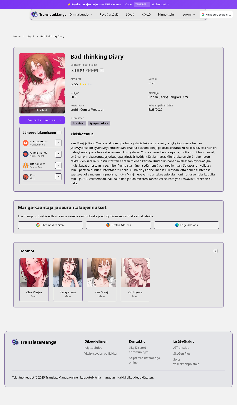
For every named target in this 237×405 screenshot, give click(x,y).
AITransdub (181, 348)
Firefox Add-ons (121, 225)
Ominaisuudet (79, 14)
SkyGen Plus (182, 354)
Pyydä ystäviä (109, 14)
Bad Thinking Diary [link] (52, 36)
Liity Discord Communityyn (138, 350)
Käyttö (146, 14)
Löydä (130, 14)
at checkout (159, 4)
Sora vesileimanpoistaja (186, 361)
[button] (216, 14)
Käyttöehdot (93, 348)
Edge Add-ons (189, 225)
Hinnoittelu (166, 14)
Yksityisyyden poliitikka (100, 354)
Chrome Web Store (53, 225)
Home (17, 36)
